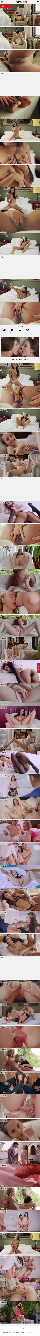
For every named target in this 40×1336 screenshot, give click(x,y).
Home (18, 1329)
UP (21, 1329)
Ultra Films (20, 359)
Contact (22, 1332)
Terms (25, 1332)
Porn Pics (20, 2)
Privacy (29, 1332)
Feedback (38, 668)
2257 (36, 1332)
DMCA (33, 1332)
